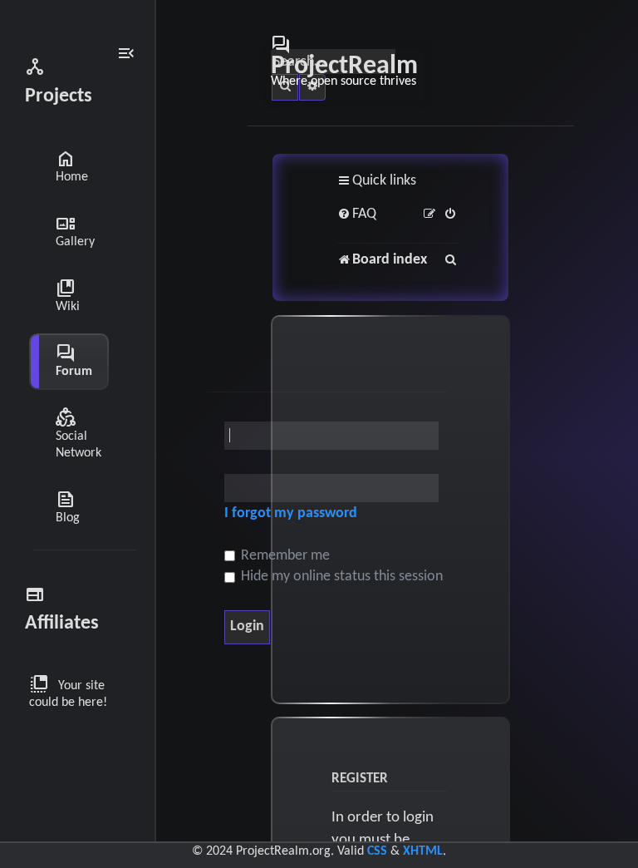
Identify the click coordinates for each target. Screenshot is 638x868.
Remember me (284, 556)
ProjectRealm (344, 60)
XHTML (423, 851)
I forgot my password (290, 513)
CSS (377, 851)
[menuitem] (356, 215)
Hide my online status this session (340, 577)
